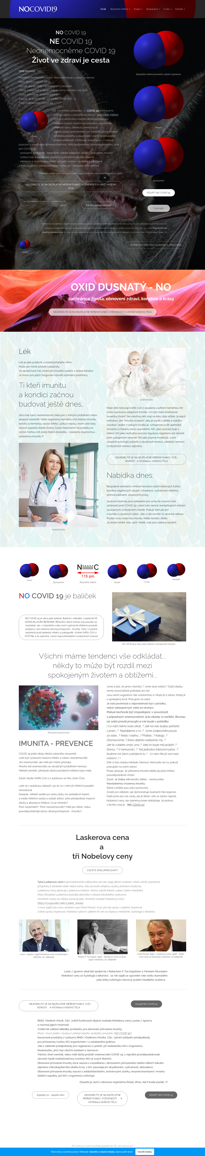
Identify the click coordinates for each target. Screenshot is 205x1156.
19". (129, 1033)
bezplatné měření (107, 114)
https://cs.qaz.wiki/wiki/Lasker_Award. (61, 903)
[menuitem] (104, 9)
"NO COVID (120, 1033)
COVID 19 (93, 110)
